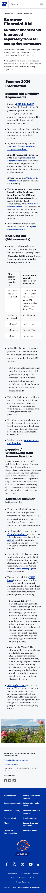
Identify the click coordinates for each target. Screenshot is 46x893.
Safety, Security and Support (31, 797)
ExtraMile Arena (30, 831)
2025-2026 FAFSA (25, 104)
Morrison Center (30, 818)
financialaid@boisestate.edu (16, 760)
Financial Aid (8, 14)
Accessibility (25, 874)
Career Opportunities (13, 803)
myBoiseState (10, 796)
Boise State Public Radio (31, 804)
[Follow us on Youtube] (14, 780)
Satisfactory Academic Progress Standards (21, 147)
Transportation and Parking (31, 812)
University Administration (10, 832)
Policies (32, 878)
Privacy (36, 874)
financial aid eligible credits (21, 159)
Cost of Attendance (17, 534)
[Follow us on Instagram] (9, 780)
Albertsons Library (12, 811)
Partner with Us (10, 818)
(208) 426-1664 (11, 764)
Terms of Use (12, 874)
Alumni (7, 823)
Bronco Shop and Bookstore (30, 824)
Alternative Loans (16, 685)
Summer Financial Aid (24, 14)
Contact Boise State (23, 882)
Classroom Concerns (18, 878)
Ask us (10, 540)
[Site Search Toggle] (32, 4)
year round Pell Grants (21, 228)
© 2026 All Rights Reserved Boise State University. (23, 887)
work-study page (24, 568)
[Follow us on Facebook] (5, 780)
